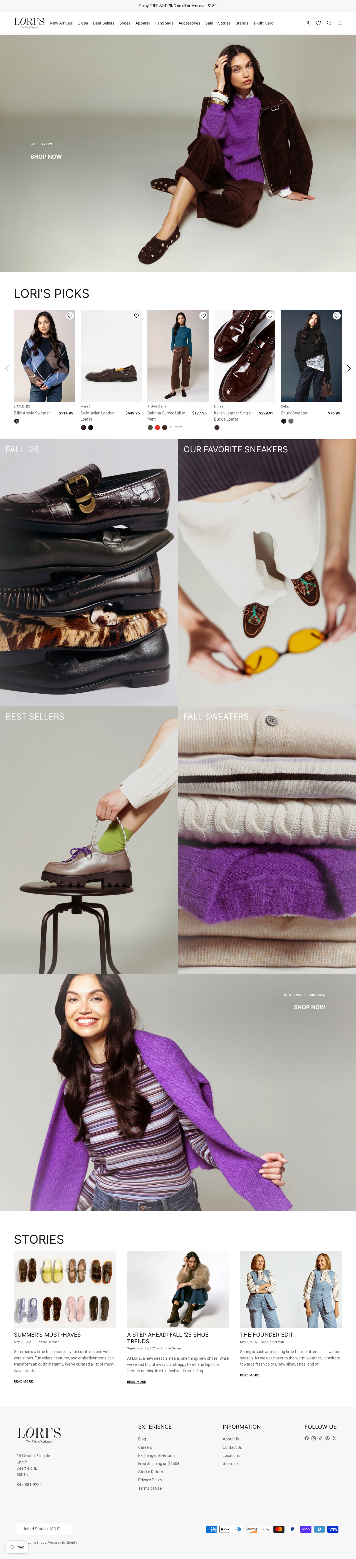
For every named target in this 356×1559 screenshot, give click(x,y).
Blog (142, 1439)
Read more (23, 1381)
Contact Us (232, 1447)
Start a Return (150, 1472)
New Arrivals (61, 23)
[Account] (306, 23)
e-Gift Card (263, 23)
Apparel (142, 23)
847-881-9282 (29, 1484)
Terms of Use (150, 1488)
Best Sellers (103, 23)
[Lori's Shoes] (29, 23)
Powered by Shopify (62, 1543)
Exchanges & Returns (156, 1455)
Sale (209, 23)
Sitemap (230, 1463)
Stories (224, 23)
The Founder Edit (266, 1334)
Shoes (124, 23)
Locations (231, 1455)
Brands (242, 23)
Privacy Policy (150, 1480)
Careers (145, 1447)
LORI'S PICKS (52, 293)
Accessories (189, 23)
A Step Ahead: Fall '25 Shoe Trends (168, 1338)
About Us (231, 1439)
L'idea (83, 23)
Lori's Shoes (37, 1543)
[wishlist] (318, 23)
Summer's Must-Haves (47, 1334)
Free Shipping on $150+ (158, 1463)
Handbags (164, 23)
